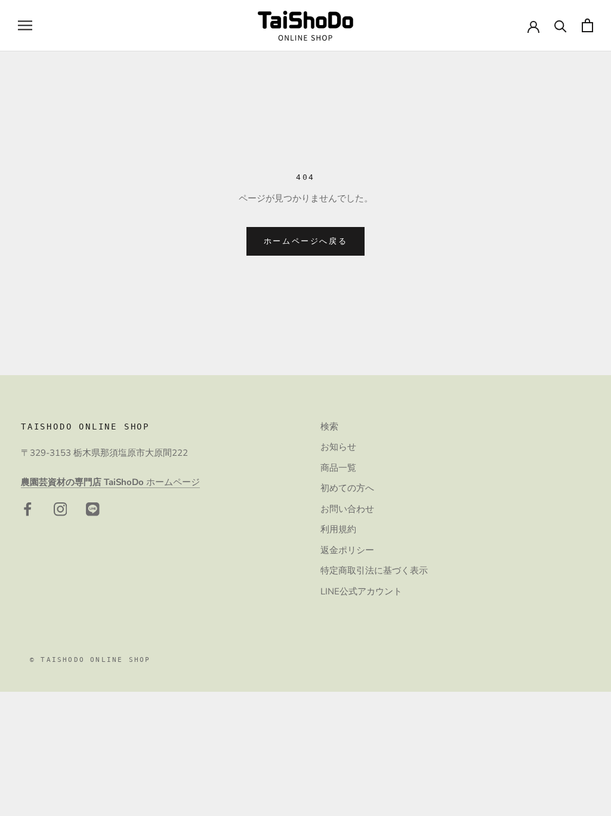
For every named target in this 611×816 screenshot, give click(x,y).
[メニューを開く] (25, 25)
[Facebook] (28, 508)
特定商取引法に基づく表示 (374, 570)
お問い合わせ (347, 509)
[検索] (560, 25)
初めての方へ (347, 488)
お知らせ (338, 447)
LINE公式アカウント (361, 591)
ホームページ (110, 482)
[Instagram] (60, 508)
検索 (329, 426)
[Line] (93, 508)
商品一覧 (338, 468)
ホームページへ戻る (305, 241)
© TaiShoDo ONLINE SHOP (90, 660)
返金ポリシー (347, 550)
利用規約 (338, 529)
